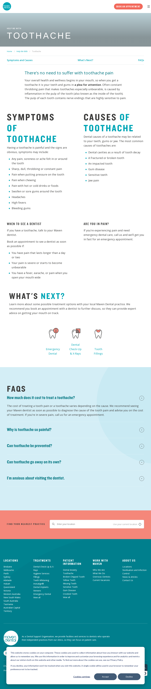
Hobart (7, 583)
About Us (129, 560)
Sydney (7, 576)
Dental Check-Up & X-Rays (75, 349)
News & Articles (130, 576)
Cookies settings (81, 676)
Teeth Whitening (41, 580)
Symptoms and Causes (20, 60)
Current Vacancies (101, 580)
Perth (6, 573)
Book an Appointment (128, 6)
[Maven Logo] (7, 6)
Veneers (37, 590)
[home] (11, 638)
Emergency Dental (53, 351)
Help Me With (22, 51)
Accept (105, 676)
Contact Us (127, 580)
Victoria (7, 590)
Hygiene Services (41, 573)
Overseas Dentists (101, 576)
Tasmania (8, 604)
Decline (129, 676)
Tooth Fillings (98, 351)
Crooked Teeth (70, 593)
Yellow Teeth (69, 580)
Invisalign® (38, 583)
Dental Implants (41, 587)
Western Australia (12, 594)
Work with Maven (100, 562)
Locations (11, 560)
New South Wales (12, 597)
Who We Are (99, 569)
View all (36, 597)
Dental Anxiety (70, 569)
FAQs (141, 60)
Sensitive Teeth (70, 587)
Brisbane (8, 566)
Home (9, 51)
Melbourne (9, 570)
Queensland (9, 587)
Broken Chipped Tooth (74, 576)
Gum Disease (69, 590)
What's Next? (85, 60)
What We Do (99, 573)
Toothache (68, 573)
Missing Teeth (69, 583)
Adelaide (8, 580)
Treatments (42, 560)
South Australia (11, 600)
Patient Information (72, 562)
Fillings (36, 576)
